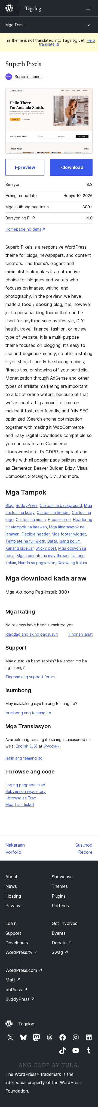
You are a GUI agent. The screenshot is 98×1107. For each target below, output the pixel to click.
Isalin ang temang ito (23, 758)
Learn (11, 923)
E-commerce (59, 519)
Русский (52, 746)
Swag (60, 952)
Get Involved (65, 923)
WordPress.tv (21, 952)
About (11, 876)
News (11, 886)
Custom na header (53, 512)
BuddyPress (27, 505)
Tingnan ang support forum (30, 676)
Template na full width (25, 541)
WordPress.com (23, 970)
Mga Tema (14, 24)
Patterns (60, 905)
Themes (60, 886)
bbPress (16, 989)
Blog (9, 505)
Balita (52, 541)
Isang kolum (70, 541)
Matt (13, 980)
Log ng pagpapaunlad (25, 784)
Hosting (13, 896)
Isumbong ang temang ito (28, 712)
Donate (62, 942)
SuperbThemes (28, 76)
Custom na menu (31, 519)
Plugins (59, 896)
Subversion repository (25, 791)
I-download (71, 167)
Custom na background (61, 505)
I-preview (25, 167)
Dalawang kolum (72, 562)
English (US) (27, 746)
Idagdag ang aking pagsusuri (31, 634)
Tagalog (26, 1023)
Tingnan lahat (80, 634)
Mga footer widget (69, 534)
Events (59, 933)
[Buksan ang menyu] (89, 8)
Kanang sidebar (19, 548)
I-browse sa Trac (20, 798)
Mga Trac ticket (19, 804)
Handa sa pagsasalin (36, 562)
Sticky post (46, 548)
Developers (16, 942)
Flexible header (36, 534)
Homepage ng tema (23, 229)
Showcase (62, 876)
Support (13, 933)
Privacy (12, 905)
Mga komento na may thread (43, 555)
